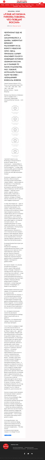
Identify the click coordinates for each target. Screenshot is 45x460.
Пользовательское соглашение (19, 448)
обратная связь (14, 444)
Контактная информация (18, 447)
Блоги (32, 4)
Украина (37, 4)
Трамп (20, 6)
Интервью (12, 4)
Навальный (15, 6)
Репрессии (17, 4)
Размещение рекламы (29, 447)
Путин (23, 6)
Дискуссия (7, 4)
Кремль (27, 6)
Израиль (42, 4)
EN (39, 3)
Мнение (2, 4)
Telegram (9, 435)
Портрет (22, 4)
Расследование (27, 4)
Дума (31, 6)
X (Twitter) (6, 435)
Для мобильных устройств (32, 448)
